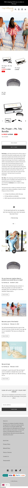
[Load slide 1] (13, 223)
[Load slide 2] (15, 223)
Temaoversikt (6, 460)
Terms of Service (7, 452)
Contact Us (6, 456)
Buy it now (14, 147)
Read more (5, 294)
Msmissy (15, 481)
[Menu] (25, 9)
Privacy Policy (6, 444)
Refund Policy (6, 448)
